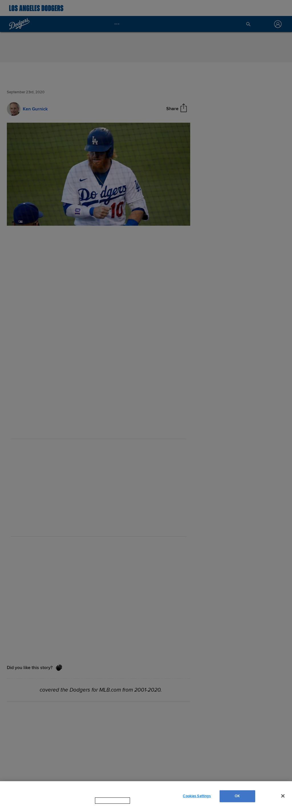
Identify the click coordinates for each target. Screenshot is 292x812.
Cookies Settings (197, 798)
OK (237, 798)
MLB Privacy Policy (104, 806)
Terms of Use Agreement (148, 806)
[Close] (283, 798)
